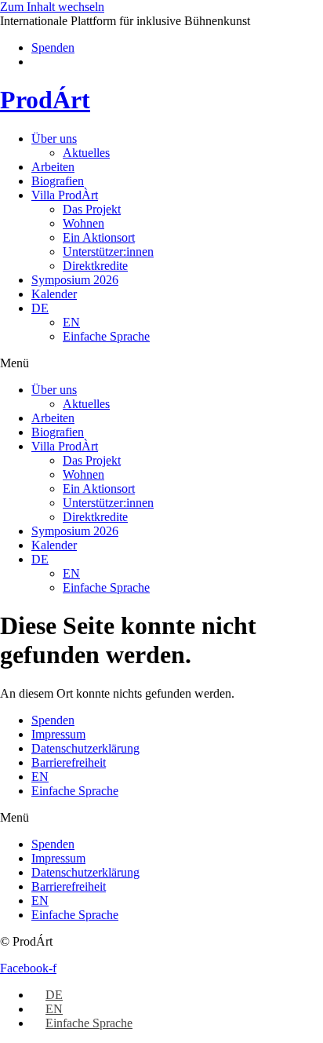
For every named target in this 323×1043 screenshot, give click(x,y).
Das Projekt (92, 209)
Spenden (52, 720)
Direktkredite (95, 265)
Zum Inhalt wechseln (52, 6)
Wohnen (83, 223)
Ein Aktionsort (99, 237)
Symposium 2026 (74, 279)
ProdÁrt (45, 100)
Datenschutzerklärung (85, 748)
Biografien (57, 181)
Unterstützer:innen (108, 251)
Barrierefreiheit (68, 762)
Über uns (54, 138)
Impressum (58, 734)
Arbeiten (52, 166)
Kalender (54, 294)
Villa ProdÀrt (64, 195)
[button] (161, 363)
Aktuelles (86, 152)
